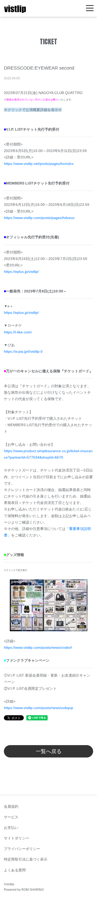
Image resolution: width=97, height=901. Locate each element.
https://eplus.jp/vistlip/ (21, 272)
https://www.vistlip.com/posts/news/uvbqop (38, 708)
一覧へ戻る (49, 751)
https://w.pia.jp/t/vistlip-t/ (23, 351)
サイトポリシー (16, 838)
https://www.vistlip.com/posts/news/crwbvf (38, 647)
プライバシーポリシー (22, 849)
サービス (11, 817)
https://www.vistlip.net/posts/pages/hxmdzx (38, 164)
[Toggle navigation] (90, 8)
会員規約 (11, 806)
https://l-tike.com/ (18, 332)
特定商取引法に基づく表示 (25, 859)
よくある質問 (15, 870)
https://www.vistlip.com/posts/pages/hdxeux (39, 218)
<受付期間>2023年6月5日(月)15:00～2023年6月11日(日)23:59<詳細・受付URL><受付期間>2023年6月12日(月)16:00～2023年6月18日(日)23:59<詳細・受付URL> (48, 332)
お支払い (11, 828)
